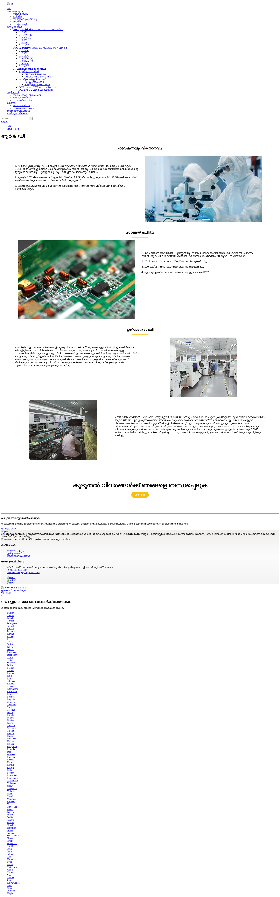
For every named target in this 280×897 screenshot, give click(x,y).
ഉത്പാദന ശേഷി (22, 97)
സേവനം (17, 21)
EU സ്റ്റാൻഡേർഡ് (34, 82)
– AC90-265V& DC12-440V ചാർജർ (40, 48)
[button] (140, 495)
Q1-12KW (24, 45)
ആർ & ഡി (13, 92)
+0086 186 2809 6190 (17, 570)
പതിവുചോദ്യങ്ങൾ (17, 113)
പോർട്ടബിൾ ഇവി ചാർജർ (32, 79)
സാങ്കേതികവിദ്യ (22, 100)
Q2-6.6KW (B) (26, 61)
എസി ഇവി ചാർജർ (29, 71)
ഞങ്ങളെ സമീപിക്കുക (18, 111)
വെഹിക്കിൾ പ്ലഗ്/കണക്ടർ (38, 76)
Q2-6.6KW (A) (26, 58)
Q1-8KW (23, 42)
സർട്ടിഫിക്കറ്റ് (20, 24)
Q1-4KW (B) (25, 37)
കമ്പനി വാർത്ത (21, 105)
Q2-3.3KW (24, 55)
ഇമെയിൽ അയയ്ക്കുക (13, 590)
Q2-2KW (23, 53)
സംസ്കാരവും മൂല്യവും (25, 19)
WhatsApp (6, 593)
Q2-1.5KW (24, 50)
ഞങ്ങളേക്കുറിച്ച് (15, 11)
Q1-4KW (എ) (25, 34)
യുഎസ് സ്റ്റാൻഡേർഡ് (37, 84)
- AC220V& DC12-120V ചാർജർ (38, 29)
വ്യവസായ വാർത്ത (24, 108)
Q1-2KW (23, 32)
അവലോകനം (20, 14)
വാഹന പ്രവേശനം (35, 74)
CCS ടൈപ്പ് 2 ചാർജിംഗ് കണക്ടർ (36, 90)
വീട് (9, 8)
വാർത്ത (11, 103)
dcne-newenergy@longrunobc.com (23, 572)
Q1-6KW (23, 40)
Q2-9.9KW (24, 63)
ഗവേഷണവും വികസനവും (27, 95)
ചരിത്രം (17, 16)
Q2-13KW (24, 66)
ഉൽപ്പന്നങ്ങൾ (14, 27)
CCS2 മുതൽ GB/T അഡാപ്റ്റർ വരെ (38, 87)
